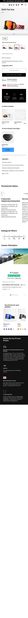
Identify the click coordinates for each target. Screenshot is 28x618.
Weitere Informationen (12, 85)
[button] (23, 319)
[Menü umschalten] (3, 5)
